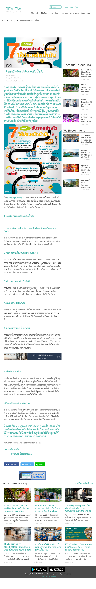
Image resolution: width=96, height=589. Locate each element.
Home (4, 20)
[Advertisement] (48, 29)
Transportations (21, 81)
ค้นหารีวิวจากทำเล (71, 7)
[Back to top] (88, 581)
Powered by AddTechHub (48, 576)
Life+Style (12, 20)
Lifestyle (13, 81)
